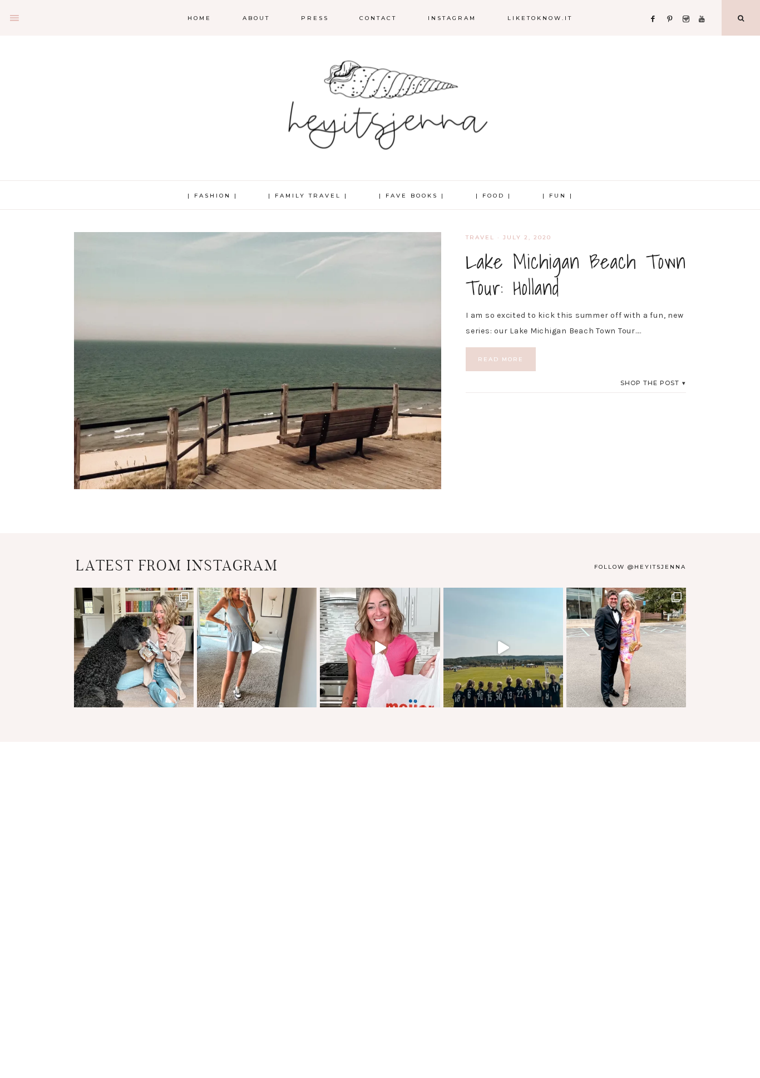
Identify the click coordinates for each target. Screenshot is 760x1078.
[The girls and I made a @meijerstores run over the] (380, 647)
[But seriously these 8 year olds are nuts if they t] (257, 647)
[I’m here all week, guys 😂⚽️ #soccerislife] (503, 647)
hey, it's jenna (380, 105)
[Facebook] (656, 5)
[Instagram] (688, 5)
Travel (480, 237)
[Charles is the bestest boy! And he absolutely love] (134, 647)
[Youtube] (704, 5)
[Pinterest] (672, 5)
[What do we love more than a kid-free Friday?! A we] (626, 647)
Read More (501, 359)
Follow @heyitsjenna (640, 566)
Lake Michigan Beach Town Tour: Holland (576, 274)
